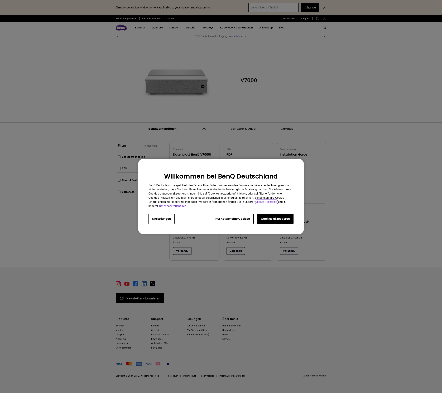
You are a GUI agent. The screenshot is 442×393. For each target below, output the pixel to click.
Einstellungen (161, 219)
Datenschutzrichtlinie (172, 206)
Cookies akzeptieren (275, 219)
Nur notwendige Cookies (232, 219)
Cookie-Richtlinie (266, 201)
